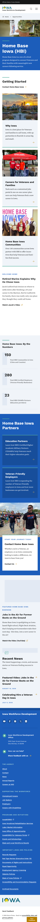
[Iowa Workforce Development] (7, 8)
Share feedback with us (18, 756)
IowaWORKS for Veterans (14, 835)
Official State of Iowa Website (11, 2)
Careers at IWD (8, 784)
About (4, 769)
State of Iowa (10, 878)
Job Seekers (7, 800)
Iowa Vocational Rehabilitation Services (17, 823)
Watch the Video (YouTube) (13, 641)
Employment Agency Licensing (14, 870)
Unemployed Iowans (10, 796)
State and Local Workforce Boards (15, 843)
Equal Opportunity (9, 866)
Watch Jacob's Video (11, 305)
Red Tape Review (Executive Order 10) (16, 858)
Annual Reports (8, 780)
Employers (6, 804)
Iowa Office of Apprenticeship (13, 831)
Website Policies (8, 874)
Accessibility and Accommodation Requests (19, 882)
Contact (5, 773)
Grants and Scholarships (11, 839)
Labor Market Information (12, 827)
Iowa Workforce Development (13, 10)
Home (7, 17)
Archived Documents (10, 889)
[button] (32, 919)
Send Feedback (8, 911)
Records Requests (9, 855)
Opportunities (17, 17)
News (4, 777)
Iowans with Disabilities (11, 808)
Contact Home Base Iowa (13, 87)
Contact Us (9, 564)
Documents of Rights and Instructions (17, 862)
